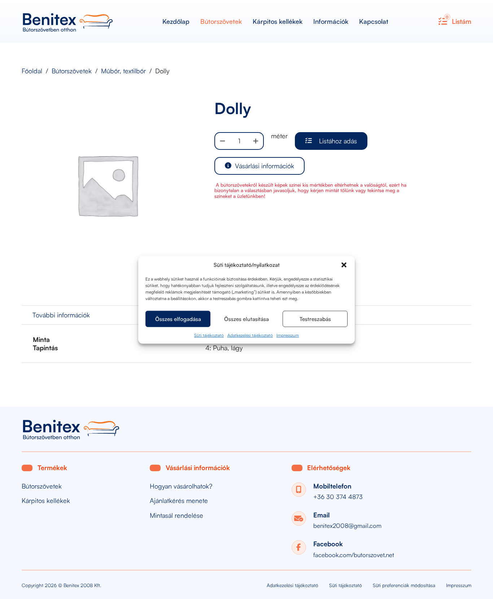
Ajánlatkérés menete (179, 500)
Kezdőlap (175, 21)
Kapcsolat (373, 21)
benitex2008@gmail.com (347, 525)
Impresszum (287, 335)
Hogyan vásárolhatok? (181, 486)
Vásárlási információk (264, 166)
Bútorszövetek (221, 21)
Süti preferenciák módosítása (404, 585)
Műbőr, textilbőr (123, 71)
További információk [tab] (61, 315)
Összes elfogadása (178, 318)
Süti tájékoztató (209, 335)
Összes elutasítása (246, 318)
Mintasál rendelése (176, 515)
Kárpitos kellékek (277, 21)
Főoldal (32, 71)
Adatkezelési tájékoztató (250, 335)
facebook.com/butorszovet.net (353, 554)
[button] (344, 264)
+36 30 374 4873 (338, 496)
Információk (330, 21)
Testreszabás (315, 318)
